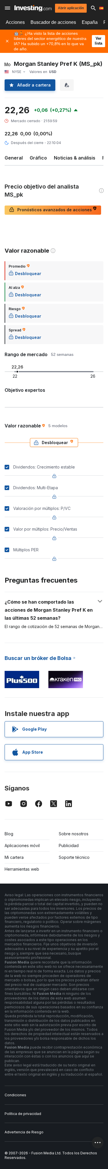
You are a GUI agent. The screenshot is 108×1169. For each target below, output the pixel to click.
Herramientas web (22, 869)
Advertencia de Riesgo (24, 1132)
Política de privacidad (23, 1114)
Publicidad (69, 845)
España (90, 22)
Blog (9, 833)
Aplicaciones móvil (22, 845)
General (14, 158)
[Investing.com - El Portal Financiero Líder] (33, 8)
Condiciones (15, 1095)
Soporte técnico (74, 857)
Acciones (15, 22)
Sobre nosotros (73, 833)
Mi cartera (14, 857)
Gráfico (38, 158)
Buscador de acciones (53, 22)
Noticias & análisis (74, 158)
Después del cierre (27, 143)
